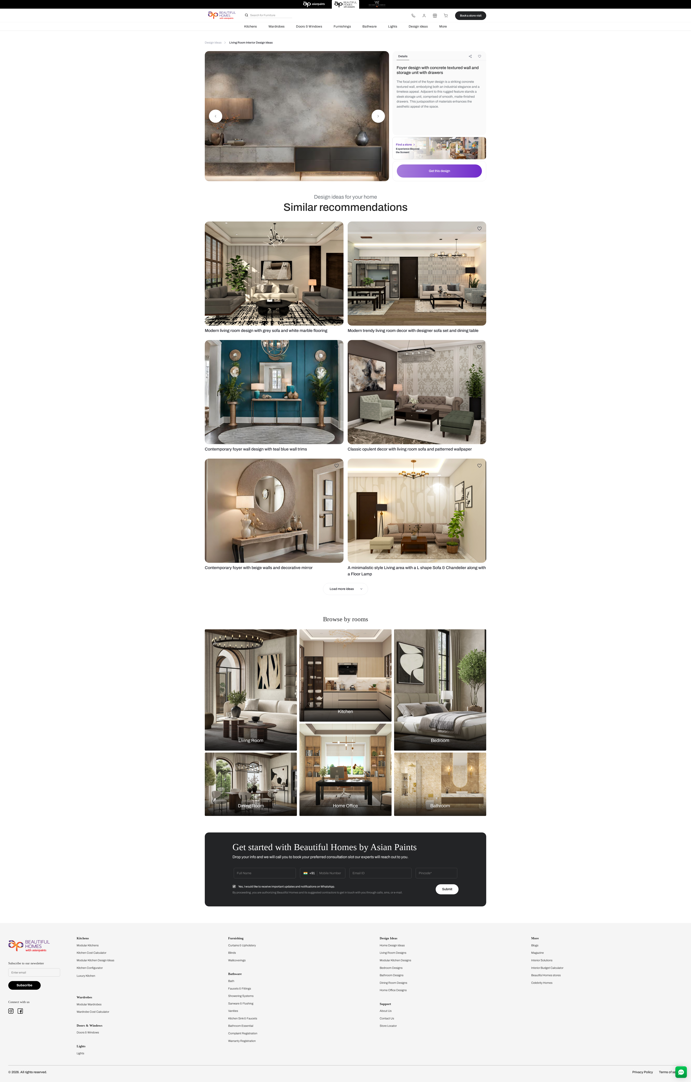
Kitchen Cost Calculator (91, 952)
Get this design (439, 171)
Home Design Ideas (392, 945)
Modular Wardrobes (89, 1004)
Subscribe (24, 985)
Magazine (537, 952)
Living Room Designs (393, 952)
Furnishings (342, 26)
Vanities (233, 1010)
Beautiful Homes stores (546, 975)
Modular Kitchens (88, 945)
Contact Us (387, 1018)
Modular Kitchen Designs (395, 960)
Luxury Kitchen (86, 975)
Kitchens (250, 26)
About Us (386, 1010)
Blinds (232, 952)
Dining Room (251, 805)
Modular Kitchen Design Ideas (95, 960)
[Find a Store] (435, 16)
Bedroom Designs (391, 967)
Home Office (345, 805)
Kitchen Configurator (90, 967)
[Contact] (413, 16)
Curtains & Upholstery (242, 945)
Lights (392, 26)
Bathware (369, 26)
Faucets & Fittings (239, 988)
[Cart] (446, 16)
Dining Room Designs (393, 982)
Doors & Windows (309, 26)
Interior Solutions (541, 960)
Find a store (404, 144)
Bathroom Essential (240, 1025)
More (443, 26)
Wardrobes (276, 26)
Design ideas (418, 26)
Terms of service (671, 1072)
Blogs (534, 945)
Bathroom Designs (391, 975)
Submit (447, 889)
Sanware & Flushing (240, 1003)
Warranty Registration (242, 1040)
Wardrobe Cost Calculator (93, 1011)
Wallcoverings (237, 960)
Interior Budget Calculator (547, 967)
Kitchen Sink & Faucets (242, 1018)
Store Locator (388, 1025)
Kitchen (345, 711)
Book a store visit (471, 15)
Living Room (250, 740)
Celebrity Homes (541, 982)
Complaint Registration (242, 1033)
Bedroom (440, 740)
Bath (231, 981)
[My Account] (424, 16)
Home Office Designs (393, 990)
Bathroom (440, 805)
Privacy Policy (642, 1072)
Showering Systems (241, 995)
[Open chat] (681, 1072)
